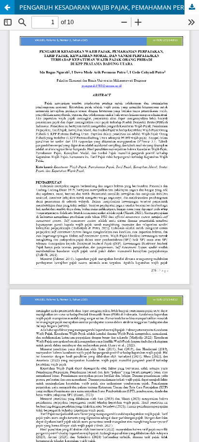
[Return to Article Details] (7, 7)
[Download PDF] (192, 7)
